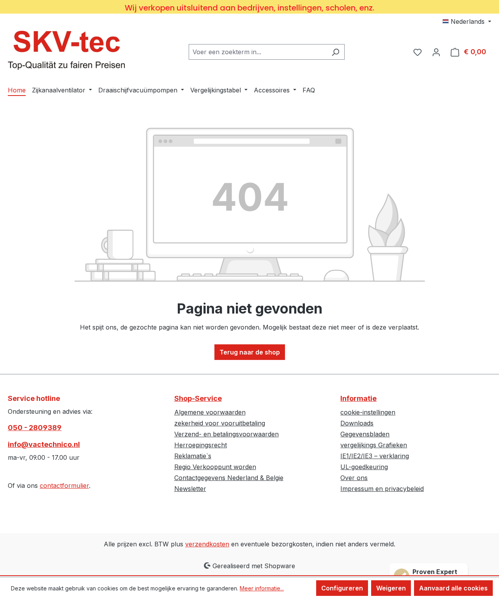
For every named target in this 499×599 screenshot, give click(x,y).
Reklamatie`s (192, 456)
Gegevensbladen (364, 434)
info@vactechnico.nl (44, 444)
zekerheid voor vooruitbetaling (219, 423)
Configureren (342, 588)
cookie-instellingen (367, 412)
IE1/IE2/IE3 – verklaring (374, 456)
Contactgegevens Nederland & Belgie (228, 478)
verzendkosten (207, 544)
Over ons (354, 478)
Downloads (356, 423)
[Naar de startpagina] (66, 50)
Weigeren (391, 588)
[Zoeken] (335, 52)
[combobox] (258, 52)
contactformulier (64, 485)
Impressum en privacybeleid (382, 489)
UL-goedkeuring (364, 467)
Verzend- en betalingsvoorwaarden (226, 434)
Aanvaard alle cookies (453, 588)
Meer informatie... (262, 588)
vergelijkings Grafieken (373, 445)
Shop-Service (198, 398)
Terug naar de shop (249, 352)
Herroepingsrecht (200, 445)
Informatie (358, 398)
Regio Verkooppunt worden (215, 467)
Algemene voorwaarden (210, 412)
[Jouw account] (436, 52)
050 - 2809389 (35, 428)
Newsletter (190, 489)
